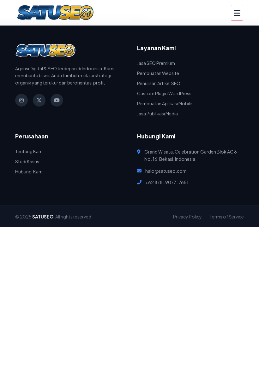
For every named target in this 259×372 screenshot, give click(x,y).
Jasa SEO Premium (156, 63)
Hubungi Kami (29, 171)
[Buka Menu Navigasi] (237, 12)
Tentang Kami (29, 151)
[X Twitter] (39, 100)
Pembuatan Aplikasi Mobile (164, 103)
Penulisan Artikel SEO (158, 83)
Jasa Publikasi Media (157, 113)
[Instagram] (21, 100)
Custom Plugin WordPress (164, 93)
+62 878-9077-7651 (167, 182)
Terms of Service (226, 216)
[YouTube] (57, 100)
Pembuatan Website (158, 73)
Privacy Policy (187, 216)
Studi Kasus (27, 161)
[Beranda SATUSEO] (55, 12)
